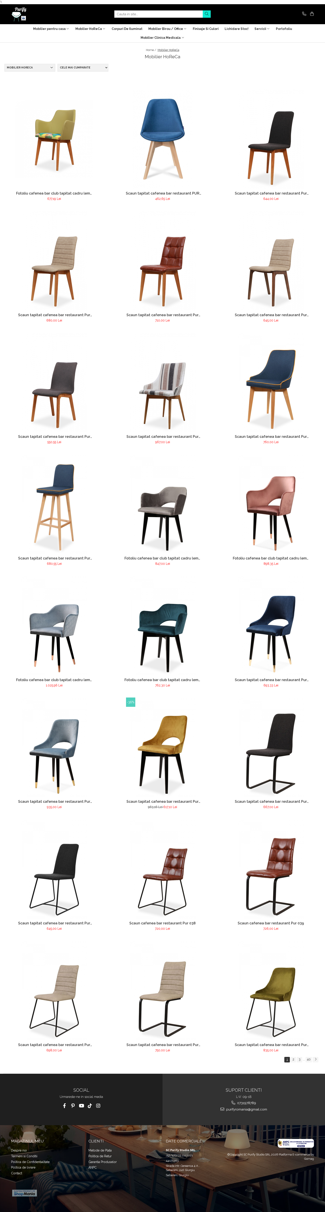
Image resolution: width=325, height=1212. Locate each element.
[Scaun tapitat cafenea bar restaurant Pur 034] (54, 747)
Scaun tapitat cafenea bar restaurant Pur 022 (162, 315)
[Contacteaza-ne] (303, 14)
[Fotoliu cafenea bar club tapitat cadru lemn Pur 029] (162, 504)
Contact (16, 1173)
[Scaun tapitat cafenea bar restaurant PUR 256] (162, 139)
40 (309, 1059)
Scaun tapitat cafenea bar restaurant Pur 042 (271, 1045)
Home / (151, 50)
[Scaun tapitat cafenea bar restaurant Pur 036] (271, 747)
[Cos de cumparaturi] (311, 14)
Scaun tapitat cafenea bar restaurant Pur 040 (54, 1045)
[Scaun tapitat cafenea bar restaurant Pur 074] (54, 504)
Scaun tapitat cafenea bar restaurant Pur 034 (54, 801)
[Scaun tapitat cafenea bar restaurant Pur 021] (54, 261)
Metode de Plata (100, 1150)
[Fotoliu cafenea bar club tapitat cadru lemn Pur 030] (271, 504)
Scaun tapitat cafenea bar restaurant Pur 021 (54, 315)
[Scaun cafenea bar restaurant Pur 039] (271, 869)
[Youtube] (81, 1106)
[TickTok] (90, 1106)
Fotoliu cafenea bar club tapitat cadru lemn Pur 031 (54, 680)
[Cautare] (207, 14)
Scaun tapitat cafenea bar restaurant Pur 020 (271, 193)
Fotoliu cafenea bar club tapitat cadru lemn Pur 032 (162, 680)
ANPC (92, 1167)
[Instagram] (98, 1106)
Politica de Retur (100, 1156)
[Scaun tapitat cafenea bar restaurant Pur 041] (162, 991)
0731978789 (246, 1103)
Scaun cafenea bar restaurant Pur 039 (271, 923)
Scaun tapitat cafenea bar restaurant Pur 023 (271, 315)
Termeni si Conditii (24, 1156)
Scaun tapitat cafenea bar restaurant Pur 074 (54, 558)
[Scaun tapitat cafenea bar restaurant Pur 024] (54, 382)
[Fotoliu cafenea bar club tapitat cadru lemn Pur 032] (162, 626)
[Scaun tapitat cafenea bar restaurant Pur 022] (162, 261)
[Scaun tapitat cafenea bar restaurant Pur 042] (271, 991)
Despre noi (19, 1150)
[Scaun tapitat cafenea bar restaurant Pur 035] (162, 747)
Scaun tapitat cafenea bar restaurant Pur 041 (162, 1045)
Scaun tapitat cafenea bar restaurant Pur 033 (271, 680)
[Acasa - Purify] (33, 14)
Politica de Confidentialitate (30, 1162)
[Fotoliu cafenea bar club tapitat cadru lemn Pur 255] (54, 139)
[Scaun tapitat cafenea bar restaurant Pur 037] (54, 869)
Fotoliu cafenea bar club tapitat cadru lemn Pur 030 (271, 558)
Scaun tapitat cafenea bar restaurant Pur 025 (162, 437)
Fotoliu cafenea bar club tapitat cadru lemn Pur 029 (162, 558)
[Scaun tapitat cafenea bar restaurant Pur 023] (271, 261)
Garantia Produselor (102, 1162)
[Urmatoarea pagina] (315, 1059)
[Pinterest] (73, 1106)
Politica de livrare (23, 1167)
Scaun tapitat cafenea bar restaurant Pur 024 (54, 437)
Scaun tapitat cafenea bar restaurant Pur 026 (271, 437)
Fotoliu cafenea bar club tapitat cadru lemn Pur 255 (54, 193)
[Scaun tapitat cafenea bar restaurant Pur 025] (162, 382)
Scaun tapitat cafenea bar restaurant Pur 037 (54, 923)
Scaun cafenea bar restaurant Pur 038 (162, 923)
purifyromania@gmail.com (246, 1109)
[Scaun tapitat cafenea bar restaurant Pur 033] (271, 626)
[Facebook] (64, 1106)
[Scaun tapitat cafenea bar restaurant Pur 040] (54, 991)
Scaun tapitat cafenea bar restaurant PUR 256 (162, 193)
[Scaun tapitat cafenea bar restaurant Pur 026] (271, 382)
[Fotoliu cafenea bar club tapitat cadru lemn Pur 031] (54, 626)
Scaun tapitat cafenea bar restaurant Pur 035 (162, 801)
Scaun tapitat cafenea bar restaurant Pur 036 (271, 801)
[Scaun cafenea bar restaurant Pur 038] (162, 869)
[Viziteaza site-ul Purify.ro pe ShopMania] (24, 1193)
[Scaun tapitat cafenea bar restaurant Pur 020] (271, 139)
